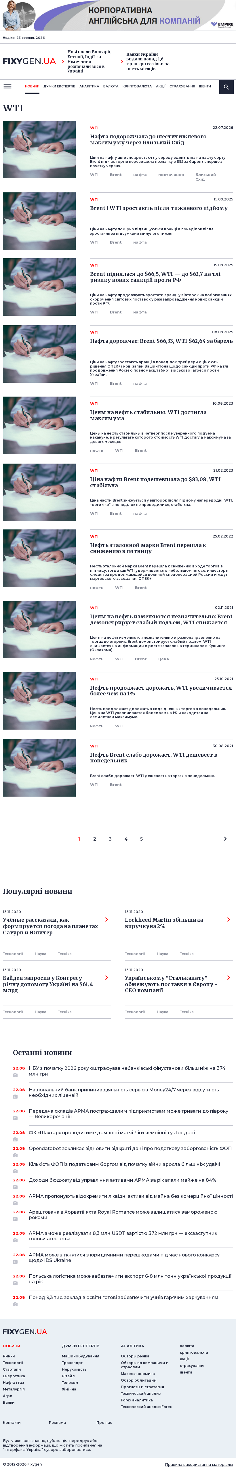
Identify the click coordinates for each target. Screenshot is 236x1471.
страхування (182, 86)
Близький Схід (205, 176)
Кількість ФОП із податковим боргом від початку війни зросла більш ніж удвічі (124, 1164)
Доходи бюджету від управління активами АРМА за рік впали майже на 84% (122, 1180)
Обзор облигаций (139, 1380)
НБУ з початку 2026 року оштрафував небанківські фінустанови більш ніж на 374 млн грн (127, 1071)
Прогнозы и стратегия (142, 1387)
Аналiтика (89, 86)
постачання (171, 174)
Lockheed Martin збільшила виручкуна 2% (164, 923)
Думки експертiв (59, 86)
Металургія (14, 1389)
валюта (111, 86)
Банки (9, 1402)
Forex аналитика (137, 1400)
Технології (13, 954)
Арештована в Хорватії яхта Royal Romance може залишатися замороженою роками (123, 1214)
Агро (7, 1396)
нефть (97, 450)
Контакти (12, 1422)
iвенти (205, 86)
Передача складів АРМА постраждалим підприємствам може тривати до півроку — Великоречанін (128, 1113)
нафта (140, 174)
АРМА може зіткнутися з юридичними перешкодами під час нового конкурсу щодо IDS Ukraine (124, 1257)
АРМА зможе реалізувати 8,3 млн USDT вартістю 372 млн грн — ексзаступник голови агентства (123, 1236)
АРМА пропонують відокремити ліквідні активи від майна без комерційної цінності (131, 1196)
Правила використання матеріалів (199, 1464)
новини (32, 86)
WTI (94, 174)
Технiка (65, 954)
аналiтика (132, 1346)
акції (160, 86)
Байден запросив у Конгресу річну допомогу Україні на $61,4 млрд (48, 984)
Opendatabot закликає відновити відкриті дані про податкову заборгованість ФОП (130, 1148)
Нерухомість (74, 1369)
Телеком (70, 1382)
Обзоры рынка (135, 1356)
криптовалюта (137, 86)
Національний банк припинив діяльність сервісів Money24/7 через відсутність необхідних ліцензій (124, 1092)
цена (163, 659)
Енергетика (14, 1376)
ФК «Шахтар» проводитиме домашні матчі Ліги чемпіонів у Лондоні (112, 1132)
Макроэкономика (138, 1373)
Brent (116, 174)
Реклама (57, 1422)
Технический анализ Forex (146, 1407)
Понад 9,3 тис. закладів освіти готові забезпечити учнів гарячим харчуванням (123, 1297)
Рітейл (68, 1376)
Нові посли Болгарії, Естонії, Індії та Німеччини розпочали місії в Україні (89, 61)
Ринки (9, 1356)
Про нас (104, 1422)
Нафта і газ (13, 1382)
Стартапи (12, 1369)
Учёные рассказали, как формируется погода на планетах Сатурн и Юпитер (50, 926)
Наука (40, 954)
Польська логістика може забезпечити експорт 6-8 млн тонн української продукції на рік (130, 1278)
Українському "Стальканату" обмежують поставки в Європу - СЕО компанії (172, 984)
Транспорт (72, 1363)
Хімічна (69, 1389)
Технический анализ (141, 1393)
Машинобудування (80, 1356)
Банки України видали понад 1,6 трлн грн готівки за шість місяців (148, 61)
